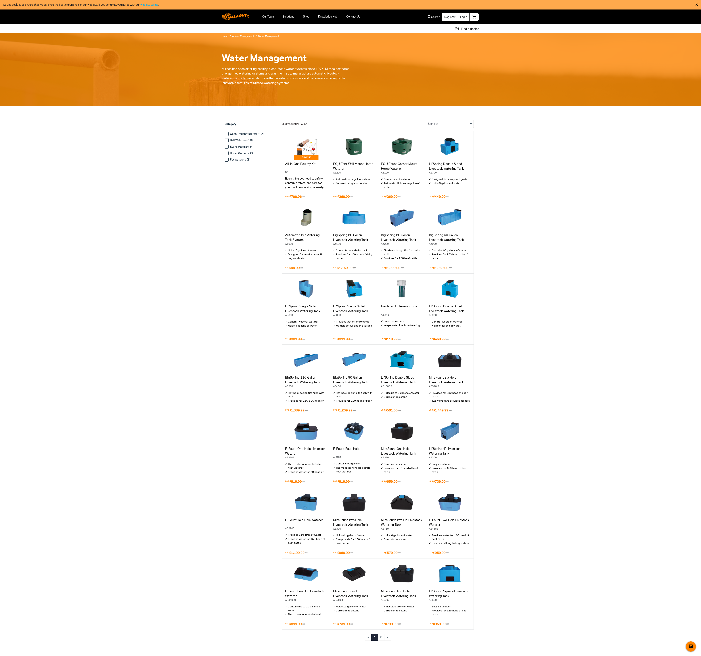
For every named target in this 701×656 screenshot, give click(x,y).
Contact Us (353, 16)
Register (449, 17)
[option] (249, 134)
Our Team (268, 16)
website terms (149, 5)
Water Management (268, 36)
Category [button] (249, 124)
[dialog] (350, 4)
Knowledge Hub (328, 16)
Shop (306, 16)
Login (463, 17)
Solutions (288, 16)
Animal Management (243, 36)
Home (225, 36)
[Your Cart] (474, 17)
